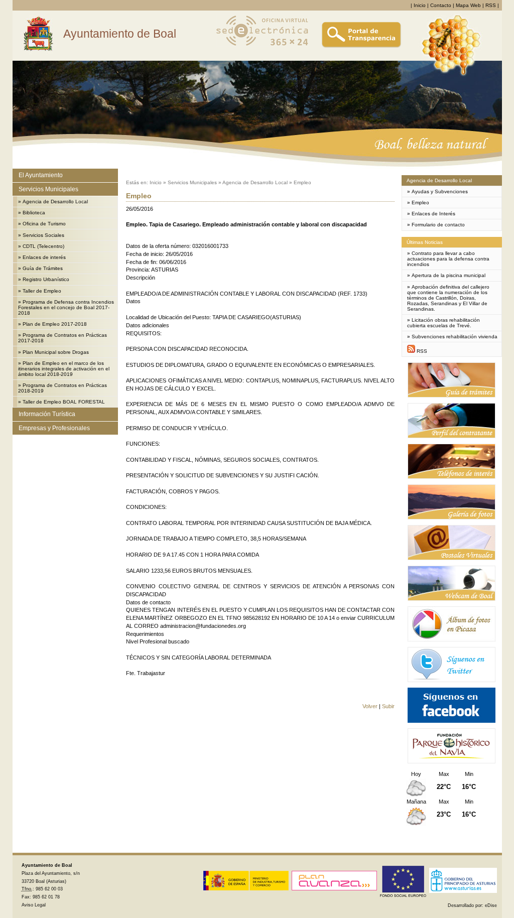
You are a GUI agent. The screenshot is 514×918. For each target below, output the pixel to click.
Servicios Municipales (48, 189)
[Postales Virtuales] (451, 558)
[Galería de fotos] (451, 517)
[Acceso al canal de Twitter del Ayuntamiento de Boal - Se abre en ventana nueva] (451, 680)
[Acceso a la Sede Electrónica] (262, 46)
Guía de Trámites (43, 268)
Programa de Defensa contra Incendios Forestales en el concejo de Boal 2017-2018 (66, 307)
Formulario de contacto (438, 224)
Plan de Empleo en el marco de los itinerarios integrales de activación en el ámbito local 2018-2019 (63, 368)
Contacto (440, 5)
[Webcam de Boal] (451, 599)
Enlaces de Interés (433, 213)
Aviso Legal (34, 904)
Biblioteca (34, 212)
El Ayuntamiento (41, 175)
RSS (490, 5)
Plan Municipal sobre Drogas (56, 352)
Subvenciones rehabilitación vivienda (454, 336)
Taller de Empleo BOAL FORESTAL (64, 402)
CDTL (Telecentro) (43, 246)
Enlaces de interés (44, 257)
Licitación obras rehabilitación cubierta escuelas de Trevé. (443, 322)
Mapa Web (468, 5)
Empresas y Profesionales (54, 428)
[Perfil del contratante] (451, 436)
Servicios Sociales (43, 235)
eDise (491, 905)
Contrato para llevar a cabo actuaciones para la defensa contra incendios (448, 258)
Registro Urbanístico (46, 279)
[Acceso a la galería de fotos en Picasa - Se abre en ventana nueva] (451, 639)
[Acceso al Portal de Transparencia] (361, 46)
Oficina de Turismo (44, 223)
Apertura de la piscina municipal (448, 275)
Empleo (302, 182)
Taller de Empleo (42, 291)
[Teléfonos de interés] (451, 477)
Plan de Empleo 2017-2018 (55, 324)
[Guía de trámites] (451, 396)
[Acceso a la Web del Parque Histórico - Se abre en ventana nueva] (451, 761)
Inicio (420, 5)
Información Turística (47, 414)
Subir (388, 706)
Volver (369, 706)
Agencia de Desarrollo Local (55, 201)
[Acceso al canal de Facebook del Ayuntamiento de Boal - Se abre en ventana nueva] (451, 721)
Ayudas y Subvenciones (440, 191)
